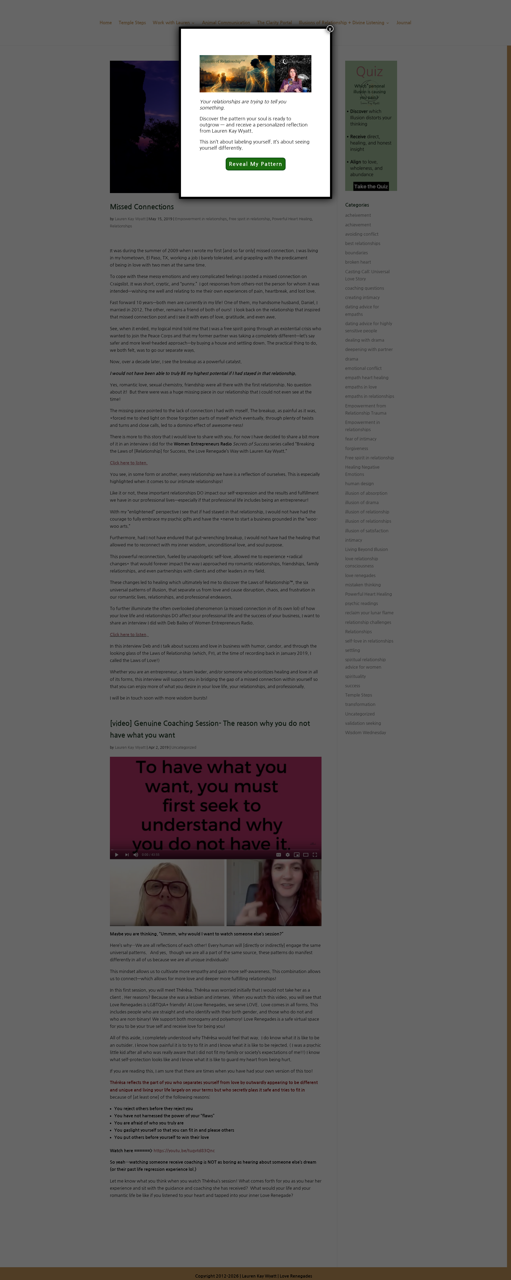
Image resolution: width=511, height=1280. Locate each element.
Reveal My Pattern (255, 164)
